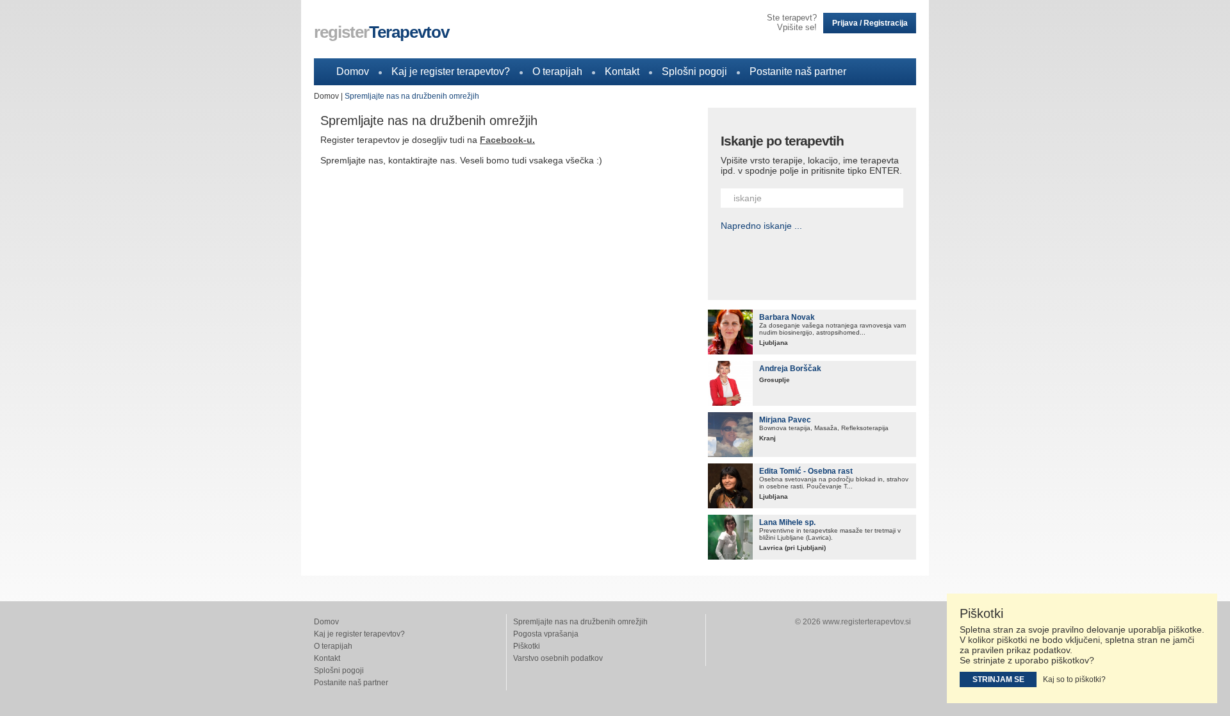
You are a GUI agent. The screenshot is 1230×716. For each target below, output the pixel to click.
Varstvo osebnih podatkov (558, 658)
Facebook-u (506, 140)
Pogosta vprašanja (545, 633)
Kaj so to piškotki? (1074, 679)
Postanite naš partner (798, 71)
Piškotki (526, 646)
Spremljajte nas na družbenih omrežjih (412, 96)
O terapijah (557, 71)
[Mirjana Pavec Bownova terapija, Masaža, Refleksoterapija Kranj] (730, 434)
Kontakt (622, 71)
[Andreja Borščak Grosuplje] (730, 383)
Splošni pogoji (694, 71)
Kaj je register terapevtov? (450, 71)
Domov (352, 71)
